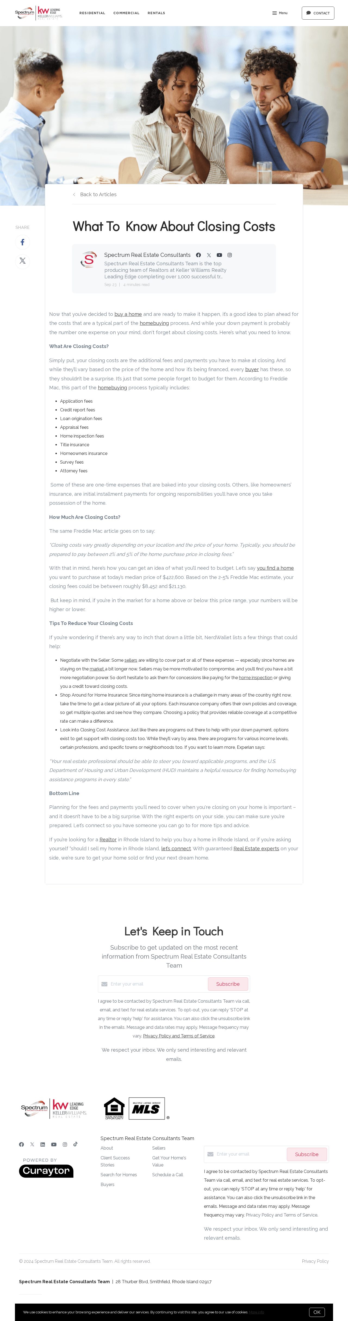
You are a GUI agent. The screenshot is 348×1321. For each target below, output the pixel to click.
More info (256, 1312)
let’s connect (176, 848)
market (97, 669)
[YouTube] (54, 1144)
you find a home (275, 568)
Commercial (126, 13)
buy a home (128, 314)
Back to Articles (98, 194)
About (107, 1148)
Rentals (156, 13)
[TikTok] (75, 1144)
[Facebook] (21, 1144)
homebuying (154, 323)
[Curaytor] (46, 1176)
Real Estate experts (256, 848)
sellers (131, 660)
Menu (283, 13)
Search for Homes (119, 1174)
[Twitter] (32, 1144)
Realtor (108, 839)
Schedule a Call (167, 1174)
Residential (92, 13)
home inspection (255, 677)
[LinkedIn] (43, 1144)
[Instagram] (65, 1144)
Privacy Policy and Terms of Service (179, 1036)
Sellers (159, 1148)
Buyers (107, 1184)
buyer (252, 369)
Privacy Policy (315, 1261)
